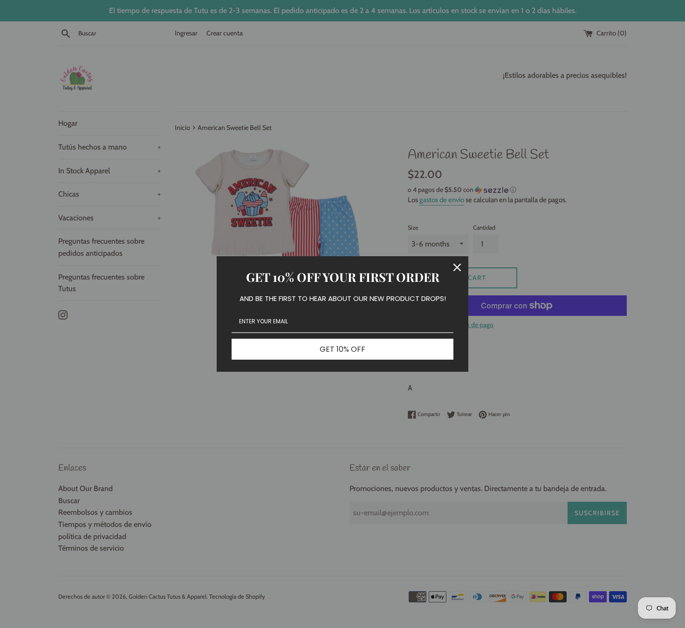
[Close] (457, 267)
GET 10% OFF (342, 349)
